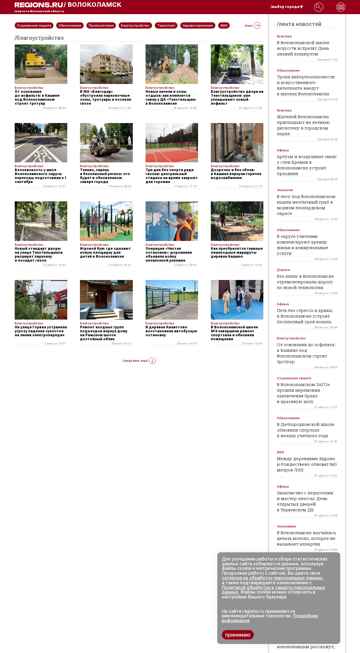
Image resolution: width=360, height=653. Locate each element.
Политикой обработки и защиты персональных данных (273, 590)
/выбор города (285, 7)
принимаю (237, 635)
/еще (249, 25)
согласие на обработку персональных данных (272, 578)
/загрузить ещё (135, 361)
